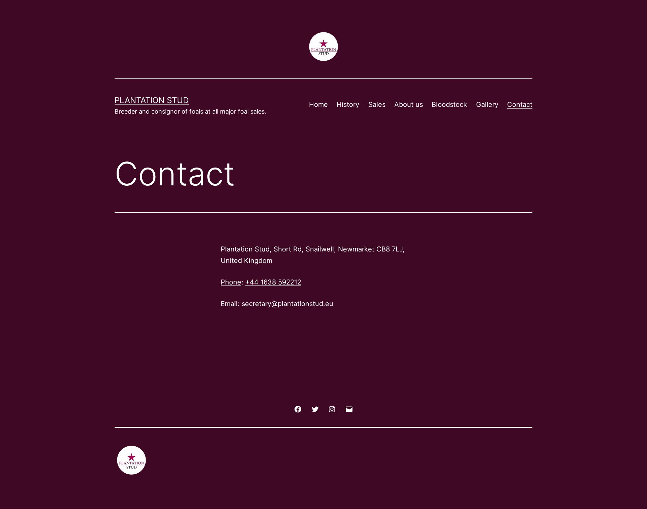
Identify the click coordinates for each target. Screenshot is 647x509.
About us (408, 104)
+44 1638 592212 (273, 282)
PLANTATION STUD (152, 100)
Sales (377, 104)
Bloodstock (449, 104)
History (348, 104)
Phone (231, 282)
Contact (519, 104)
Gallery (487, 104)
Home (318, 104)
